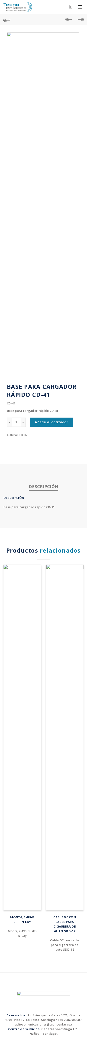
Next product (80, 19)
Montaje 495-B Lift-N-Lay (22, 919)
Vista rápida (37, 569)
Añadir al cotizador (51, 422)
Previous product (68, 19)
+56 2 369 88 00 (69, 1020)
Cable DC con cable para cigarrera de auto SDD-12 (64, 924)
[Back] (7, 19)
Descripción (43, 486)
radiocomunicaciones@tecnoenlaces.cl (43, 1024)
